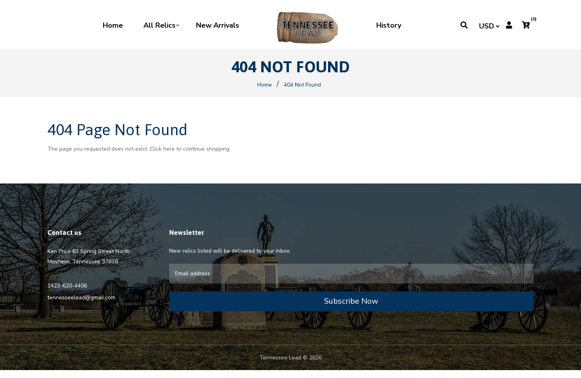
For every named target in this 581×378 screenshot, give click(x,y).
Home (264, 85)
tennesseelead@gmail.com (81, 297)
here (169, 149)
